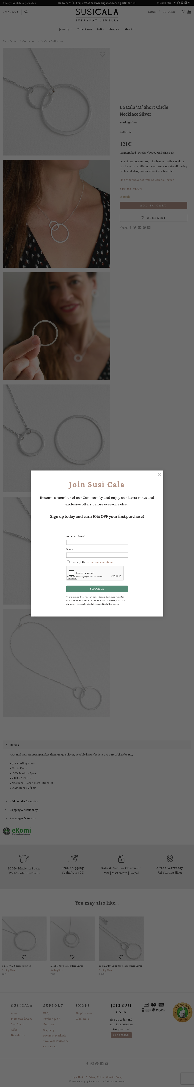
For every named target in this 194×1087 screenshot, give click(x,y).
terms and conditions (100, 562)
